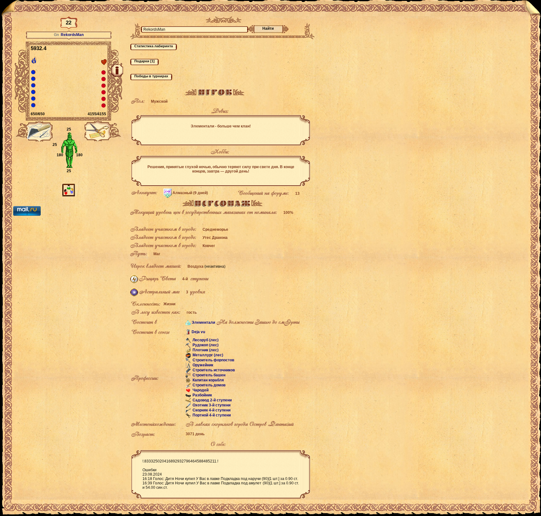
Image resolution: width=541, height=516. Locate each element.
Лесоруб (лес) (205, 340)
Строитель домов (208, 385)
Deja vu (198, 332)
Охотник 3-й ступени (211, 405)
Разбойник (202, 395)
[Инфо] (117, 70)
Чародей (200, 390)
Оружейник (202, 365)
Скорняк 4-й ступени (211, 410)
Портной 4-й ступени (211, 415)
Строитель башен (208, 375)
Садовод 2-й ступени (212, 400)
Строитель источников (213, 370)
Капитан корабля (208, 380)
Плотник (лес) (205, 350)
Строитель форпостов (213, 360)
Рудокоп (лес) (205, 345)
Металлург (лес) (207, 355)
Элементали (203, 322)
